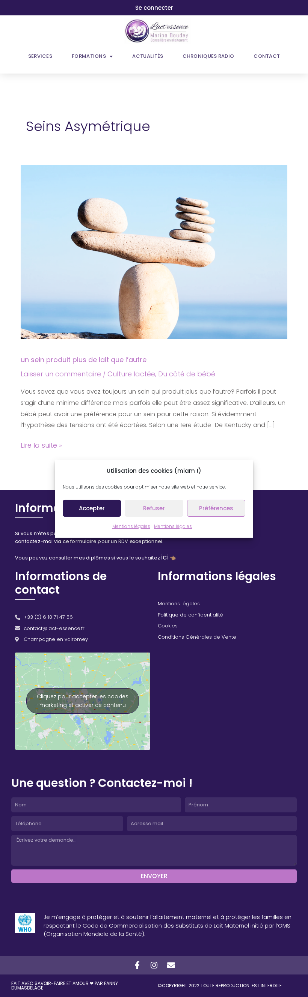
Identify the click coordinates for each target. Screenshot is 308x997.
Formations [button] (89, 56)
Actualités (147, 56)
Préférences (216, 508)
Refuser (154, 508)
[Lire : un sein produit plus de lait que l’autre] (154, 251)
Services (40, 56)
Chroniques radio (208, 56)
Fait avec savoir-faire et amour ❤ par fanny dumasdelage (64, 985)
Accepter (92, 508)
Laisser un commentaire (61, 374)
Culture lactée (131, 374)
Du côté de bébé (186, 374)
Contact (267, 56)
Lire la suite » (41, 445)
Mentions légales (131, 526)
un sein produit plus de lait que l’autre (83, 359)
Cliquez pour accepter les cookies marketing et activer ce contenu (82, 701)
